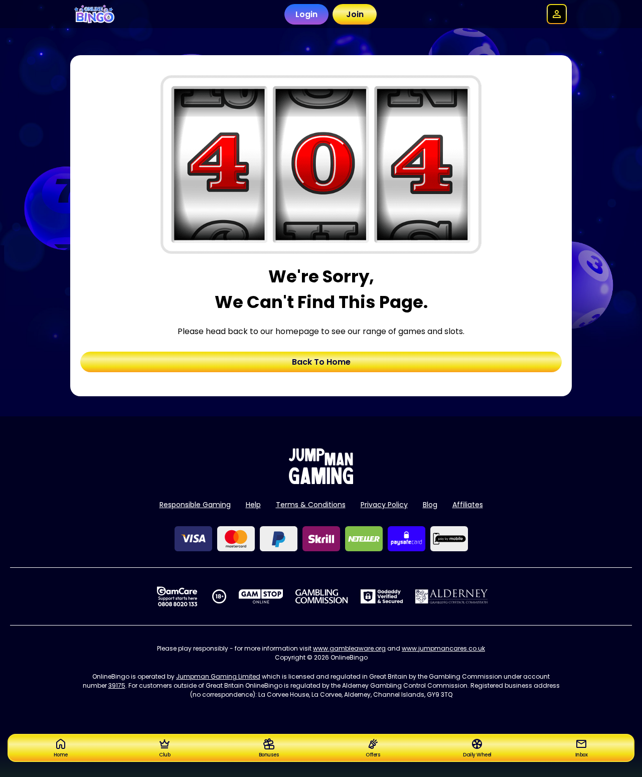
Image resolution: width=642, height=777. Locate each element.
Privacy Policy (384, 505)
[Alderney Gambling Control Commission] (451, 596)
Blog (430, 505)
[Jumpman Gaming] (321, 481)
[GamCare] (177, 596)
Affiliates (467, 505)
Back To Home (321, 362)
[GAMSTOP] (261, 596)
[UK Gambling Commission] (321, 596)
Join (355, 14)
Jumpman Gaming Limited (218, 676)
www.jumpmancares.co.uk (443, 648)
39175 (116, 685)
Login (306, 14)
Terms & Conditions (311, 505)
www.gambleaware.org (349, 648)
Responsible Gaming (195, 505)
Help (253, 505)
